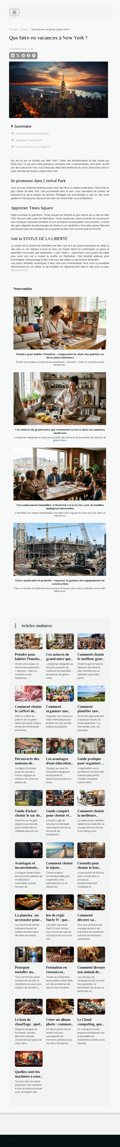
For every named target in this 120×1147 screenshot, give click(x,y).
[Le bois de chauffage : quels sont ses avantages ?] (29, 1006)
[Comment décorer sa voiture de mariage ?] (91, 902)
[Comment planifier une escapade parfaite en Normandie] (91, 693)
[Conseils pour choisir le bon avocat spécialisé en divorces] (91, 850)
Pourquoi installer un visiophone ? (24, 971)
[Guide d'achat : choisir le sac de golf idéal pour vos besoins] (29, 797)
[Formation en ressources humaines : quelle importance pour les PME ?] (60, 954)
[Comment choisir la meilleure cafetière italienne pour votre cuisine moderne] (91, 797)
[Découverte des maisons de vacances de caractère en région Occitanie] (29, 745)
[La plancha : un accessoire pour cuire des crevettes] (29, 902)
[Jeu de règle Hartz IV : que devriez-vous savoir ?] (60, 902)
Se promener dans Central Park (32, 133)
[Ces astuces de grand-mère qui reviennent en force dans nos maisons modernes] (59, 398)
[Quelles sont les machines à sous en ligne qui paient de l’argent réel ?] (29, 1058)
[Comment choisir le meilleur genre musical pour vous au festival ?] (91, 641)
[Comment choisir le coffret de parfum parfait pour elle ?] (29, 693)
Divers (24, 29)
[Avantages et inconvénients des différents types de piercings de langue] (29, 850)
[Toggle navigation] (14, 12)
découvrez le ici (19, 270)
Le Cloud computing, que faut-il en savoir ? (91, 1024)
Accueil (13, 29)
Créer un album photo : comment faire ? (59, 1024)
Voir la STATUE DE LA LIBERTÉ (33, 147)
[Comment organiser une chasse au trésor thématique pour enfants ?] (60, 693)
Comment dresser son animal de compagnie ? (91, 971)
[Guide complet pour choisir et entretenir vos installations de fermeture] (60, 797)
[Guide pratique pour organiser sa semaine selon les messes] (91, 745)
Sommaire (22, 126)
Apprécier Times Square (29, 140)
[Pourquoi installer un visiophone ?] (29, 954)
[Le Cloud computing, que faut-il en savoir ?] (91, 1006)
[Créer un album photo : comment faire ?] (60, 1006)
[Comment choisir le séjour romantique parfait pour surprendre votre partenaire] (60, 850)
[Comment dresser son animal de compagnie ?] (91, 954)
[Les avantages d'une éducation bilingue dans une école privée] (60, 745)
